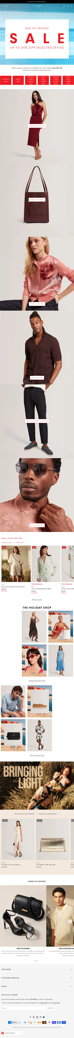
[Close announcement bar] (72, 1)
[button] (2, 6)
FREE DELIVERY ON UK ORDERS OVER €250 (36, 1)
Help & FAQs (44, 1003)
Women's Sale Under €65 (30, 80)
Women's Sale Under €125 (55, 80)
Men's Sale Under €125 (68, 80)
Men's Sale (18, 80)
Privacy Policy (56, 1003)
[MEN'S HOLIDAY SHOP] (37, 718)
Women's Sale (5, 80)
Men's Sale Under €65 (43, 80)
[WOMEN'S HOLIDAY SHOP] (37, 644)
